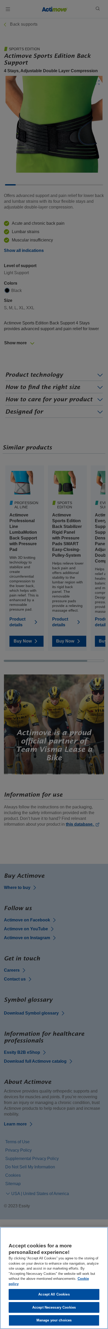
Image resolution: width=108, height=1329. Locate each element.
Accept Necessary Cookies (54, 1307)
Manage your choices (54, 1320)
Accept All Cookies (53, 1294)
